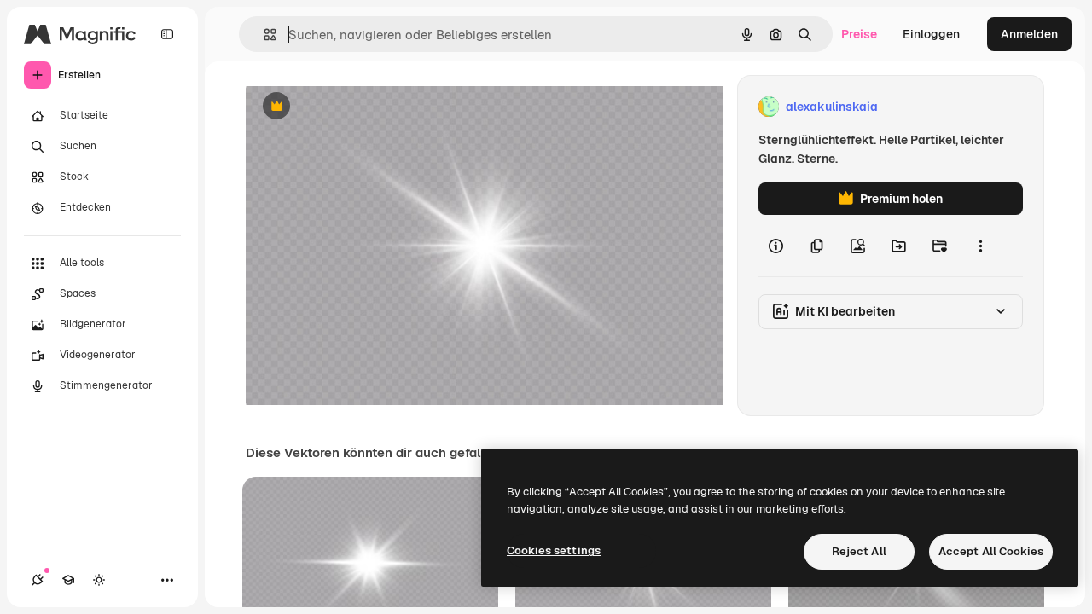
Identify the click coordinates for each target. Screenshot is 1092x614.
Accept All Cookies (990, 551)
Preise (859, 34)
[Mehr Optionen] (980, 246)
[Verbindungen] (37, 580)
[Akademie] (68, 580)
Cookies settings (554, 550)
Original (355, 107)
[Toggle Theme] (99, 580)
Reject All (859, 551)
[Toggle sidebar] (167, 34)
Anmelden (1029, 34)
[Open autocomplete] (263, 34)
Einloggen (931, 34)
